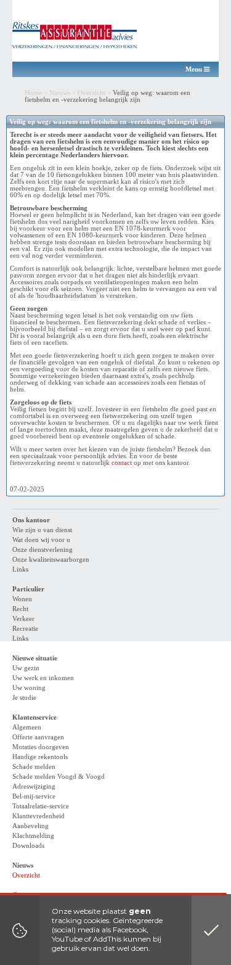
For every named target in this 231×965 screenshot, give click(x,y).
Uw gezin (25, 668)
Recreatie (25, 628)
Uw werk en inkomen (43, 678)
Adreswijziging (33, 786)
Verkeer (23, 618)
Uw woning (29, 687)
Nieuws (59, 92)
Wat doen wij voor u (41, 539)
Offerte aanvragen (38, 737)
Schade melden (33, 766)
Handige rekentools (40, 757)
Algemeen (26, 727)
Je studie (24, 697)
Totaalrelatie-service (40, 806)
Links (20, 569)
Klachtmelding (33, 835)
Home (33, 92)
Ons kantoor (31, 520)
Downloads (28, 845)
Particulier (28, 589)
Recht (20, 609)
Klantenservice (34, 717)
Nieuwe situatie (34, 658)
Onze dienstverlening (42, 549)
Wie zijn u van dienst (42, 530)
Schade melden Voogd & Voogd (58, 776)
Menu (194, 69)
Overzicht (91, 92)
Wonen (22, 599)
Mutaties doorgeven (40, 747)
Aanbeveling (30, 826)
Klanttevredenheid (38, 816)
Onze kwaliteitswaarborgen (50, 559)
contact (121, 462)
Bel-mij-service (33, 796)
